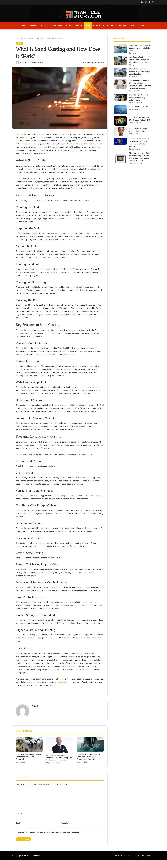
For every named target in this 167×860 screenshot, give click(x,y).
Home (24, 26)
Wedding (141, 26)
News (87, 26)
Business (42, 26)
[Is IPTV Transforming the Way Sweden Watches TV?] (120, 121)
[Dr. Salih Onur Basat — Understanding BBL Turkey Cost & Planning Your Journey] (59, 745)
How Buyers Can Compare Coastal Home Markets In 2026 (139, 48)
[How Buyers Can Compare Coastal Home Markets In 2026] (120, 48)
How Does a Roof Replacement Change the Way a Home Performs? (28, 756)
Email (18, 823)
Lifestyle (78, 26)
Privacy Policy (139, 856)
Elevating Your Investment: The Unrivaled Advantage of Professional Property (89, 756)
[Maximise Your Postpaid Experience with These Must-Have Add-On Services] (120, 141)
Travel (132, 26)
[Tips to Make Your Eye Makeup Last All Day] (120, 131)
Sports (110, 26)
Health (68, 26)
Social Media (98, 26)
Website (64, 823)
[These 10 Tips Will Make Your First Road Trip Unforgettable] (120, 97)
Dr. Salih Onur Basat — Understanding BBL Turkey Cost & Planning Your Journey (59, 757)
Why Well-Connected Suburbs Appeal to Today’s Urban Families (139, 71)
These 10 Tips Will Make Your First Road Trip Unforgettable (139, 97)
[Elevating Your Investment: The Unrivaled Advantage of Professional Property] (90, 744)
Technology (121, 26)
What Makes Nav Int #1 (138, 106)
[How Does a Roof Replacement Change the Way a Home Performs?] (29, 744)
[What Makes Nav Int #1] (120, 109)
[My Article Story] (83, 14)
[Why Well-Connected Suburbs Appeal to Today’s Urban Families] (120, 72)
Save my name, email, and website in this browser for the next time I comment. (48, 832)
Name (19, 814)
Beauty (33, 26)
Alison (35, 706)
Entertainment (56, 26)
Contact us (150, 856)
